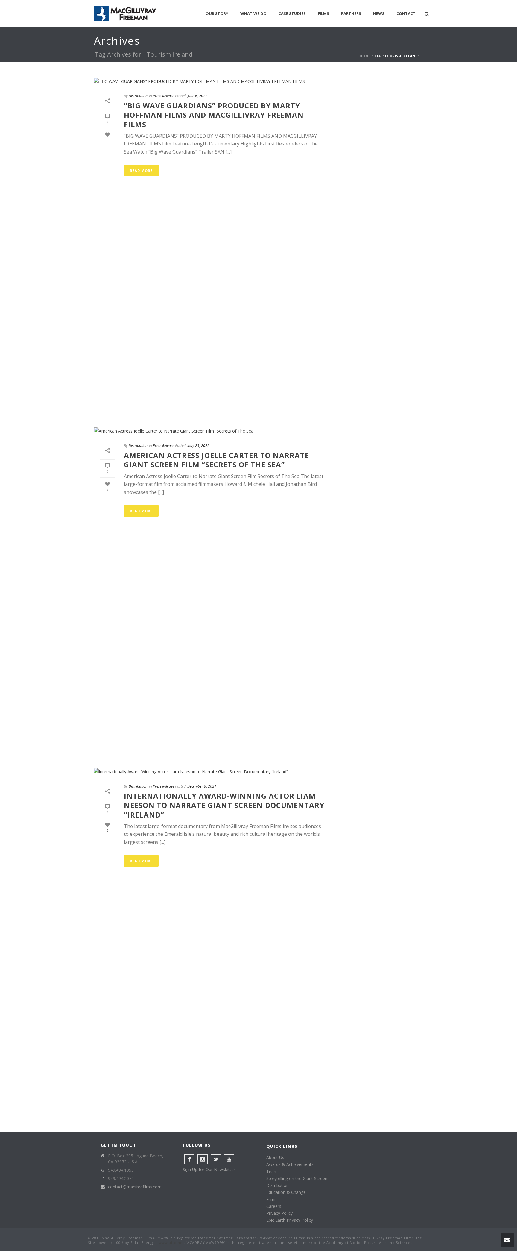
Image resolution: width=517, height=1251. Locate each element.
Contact (406, 13)
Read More (141, 170)
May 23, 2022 (198, 445)
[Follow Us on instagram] (202, 1159)
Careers (273, 1206)
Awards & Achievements (290, 1164)
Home (365, 56)
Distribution (138, 95)
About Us (275, 1157)
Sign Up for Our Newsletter (209, 1169)
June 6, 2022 (197, 95)
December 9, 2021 (201, 786)
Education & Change (286, 1192)
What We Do (253, 13)
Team (272, 1171)
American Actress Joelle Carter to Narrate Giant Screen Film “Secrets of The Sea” (216, 459)
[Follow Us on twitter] (216, 1159)
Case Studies (292, 13)
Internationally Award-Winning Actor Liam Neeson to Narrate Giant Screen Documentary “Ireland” (224, 805)
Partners (351, 13)
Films (323, 13)
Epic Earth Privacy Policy (289, 1220)
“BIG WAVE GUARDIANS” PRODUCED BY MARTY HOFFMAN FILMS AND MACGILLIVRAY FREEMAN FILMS (214, 115)
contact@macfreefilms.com (135, 1187)
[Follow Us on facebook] (189, 1159)
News (378, 13)
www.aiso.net (171, 1242)
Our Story (217, 13)
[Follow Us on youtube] (229, 1159)
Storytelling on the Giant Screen (296, 1178)
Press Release (163, 95)
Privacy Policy (279, 1213)
